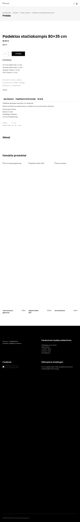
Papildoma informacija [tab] (26, 99)
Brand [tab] (40, 99)
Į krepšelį (18, 54)
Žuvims (27, 12)
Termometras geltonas (8, 312)
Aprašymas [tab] (9, 99)
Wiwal (5, 90)
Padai (22, 12)
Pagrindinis (7, 12)
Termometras (59, 311)
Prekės (15, 12)
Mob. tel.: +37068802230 (10, 341)
